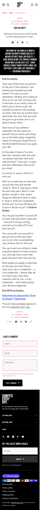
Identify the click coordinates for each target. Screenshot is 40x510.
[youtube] (22, 443)
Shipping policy (8, 504)
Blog (10, 13)
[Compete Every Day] (20, 4)
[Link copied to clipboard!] (27, 42)
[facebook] (8, 443)
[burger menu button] (3, 4)
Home (4, 13)
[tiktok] (18, 443)
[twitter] (3, 443)
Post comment (11, 383)
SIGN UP (18, 465)
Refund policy (7, 494)
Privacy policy (7, 497)
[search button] (8, 4)
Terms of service (8, 501)
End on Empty (19, 304)
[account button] (32, 4)
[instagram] (13, 443)
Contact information (10, 508)
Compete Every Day (20, 307)
